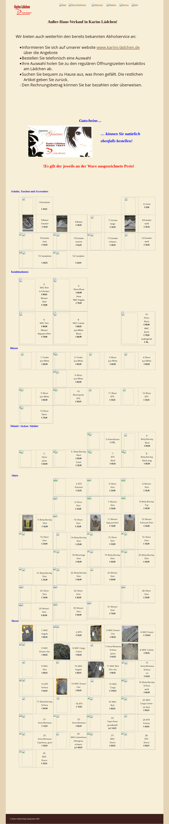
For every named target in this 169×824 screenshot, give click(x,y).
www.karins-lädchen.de (118, 47)
